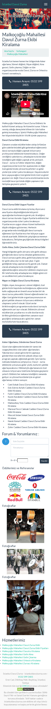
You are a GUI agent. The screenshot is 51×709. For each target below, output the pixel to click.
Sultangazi (21, 51)
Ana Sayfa (9, 51)
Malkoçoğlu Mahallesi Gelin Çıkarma (19, 657)
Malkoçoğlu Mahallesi (17, 54)
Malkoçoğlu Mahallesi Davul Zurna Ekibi (21, 645)
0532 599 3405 (25, 676)
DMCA (25, 686)
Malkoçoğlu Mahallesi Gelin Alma (17, 654)
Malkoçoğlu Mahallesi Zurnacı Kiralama (20, 663)
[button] (4, 19)
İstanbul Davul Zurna (14, 4)
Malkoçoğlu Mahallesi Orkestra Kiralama (21, 660)
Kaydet (44, 461)
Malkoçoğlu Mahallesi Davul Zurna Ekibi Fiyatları (25, 648)
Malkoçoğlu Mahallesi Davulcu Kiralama (21, 651)
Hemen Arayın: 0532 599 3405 (26, 83)
